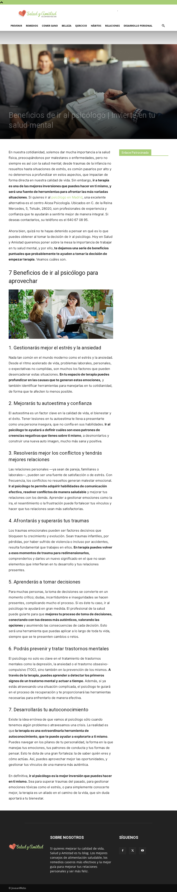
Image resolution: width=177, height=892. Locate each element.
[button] (163, 26)
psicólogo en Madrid (66, 197)
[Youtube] (142, 850)
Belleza (66, 25)
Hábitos (96, 25)
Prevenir (16, 25)
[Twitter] (132, 850)
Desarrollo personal (138, 25)
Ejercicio (81, 25)
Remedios (32, 25)
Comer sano (50, 25)
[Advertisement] (148, 198)
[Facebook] (122, 850)
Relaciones (112, 25)
